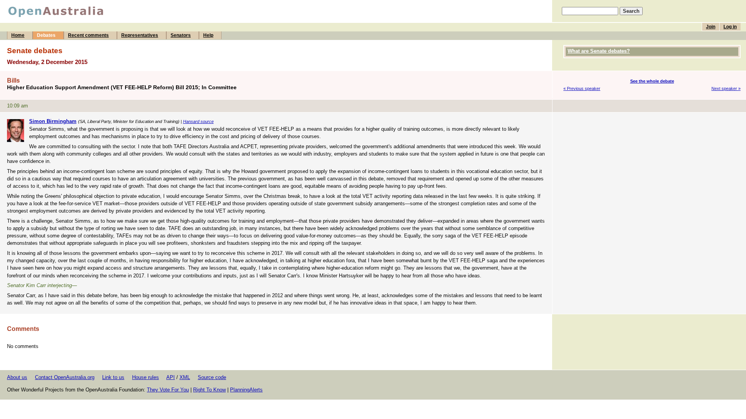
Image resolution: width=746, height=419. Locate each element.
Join (710, 26)
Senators (181, 35)
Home (17, 35)
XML (185, 377)
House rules (145, 377)
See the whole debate (652, 81)
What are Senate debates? (599, 51)
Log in (730, 26)
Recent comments (88, 35)
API (170, 377)
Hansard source (198, 121)
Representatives (139, 35)
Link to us (113, 377)
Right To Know (209, 390)
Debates (46, 35)
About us (17, 377)
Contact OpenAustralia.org (64, 377)
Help (208, 35)
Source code (212, 377)
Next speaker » (726, 88)
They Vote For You (168, 390)
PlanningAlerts (246, 390)
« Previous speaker (581, 88)
